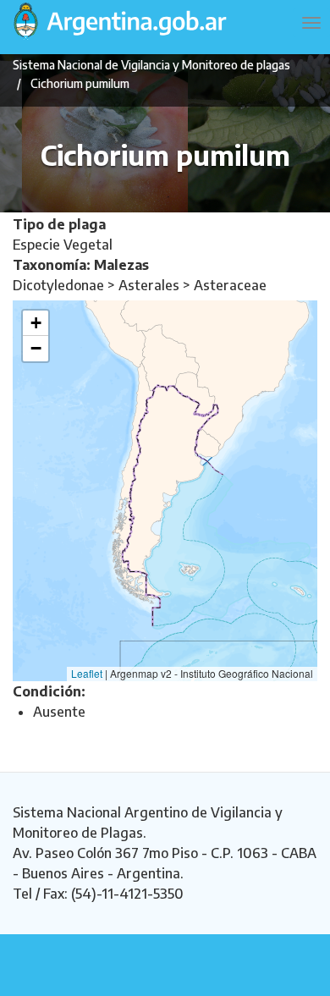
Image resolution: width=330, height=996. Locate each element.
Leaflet (86, 673)
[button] (35, 323)
